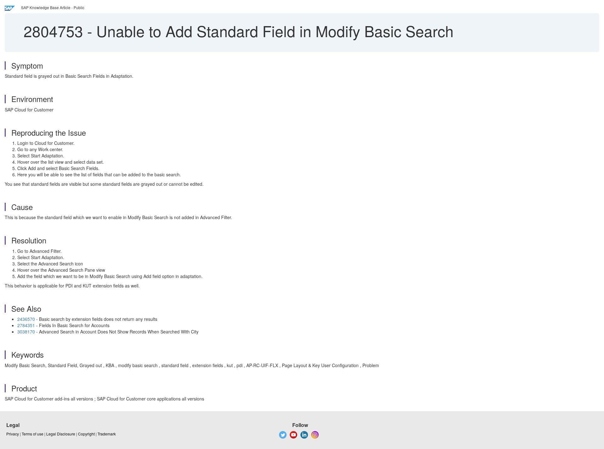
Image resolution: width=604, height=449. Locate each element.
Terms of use (32, 433)
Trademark (107, 433)
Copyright (86, 433)
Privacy (12, 433)
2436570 (26, 319)
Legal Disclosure (60, 433)
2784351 (26, 325)
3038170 (26, 331)
